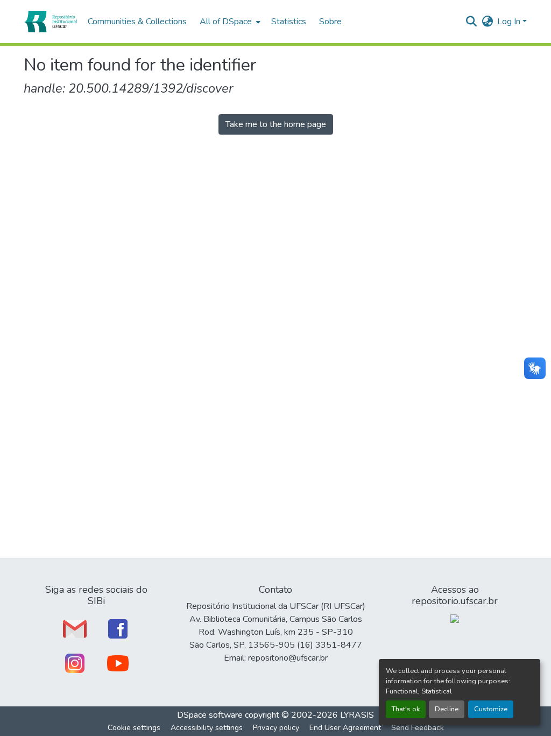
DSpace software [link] (210, 715)
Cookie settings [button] (134, 728)
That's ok (406, 709)
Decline (446, 709)
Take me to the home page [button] (275, 124)
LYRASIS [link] (357, 715)
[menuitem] (228, 21)
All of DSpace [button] (226, 21)
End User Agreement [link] (345, 728)
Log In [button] (509, 21)
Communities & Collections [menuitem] (137, 21)
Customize (490, 709)
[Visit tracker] (454, 618)
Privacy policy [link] (276, 728)
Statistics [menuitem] (288, 21)
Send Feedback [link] (417, 728)
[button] (50, 21)
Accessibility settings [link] (207, 728)
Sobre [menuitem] (330, 21)
